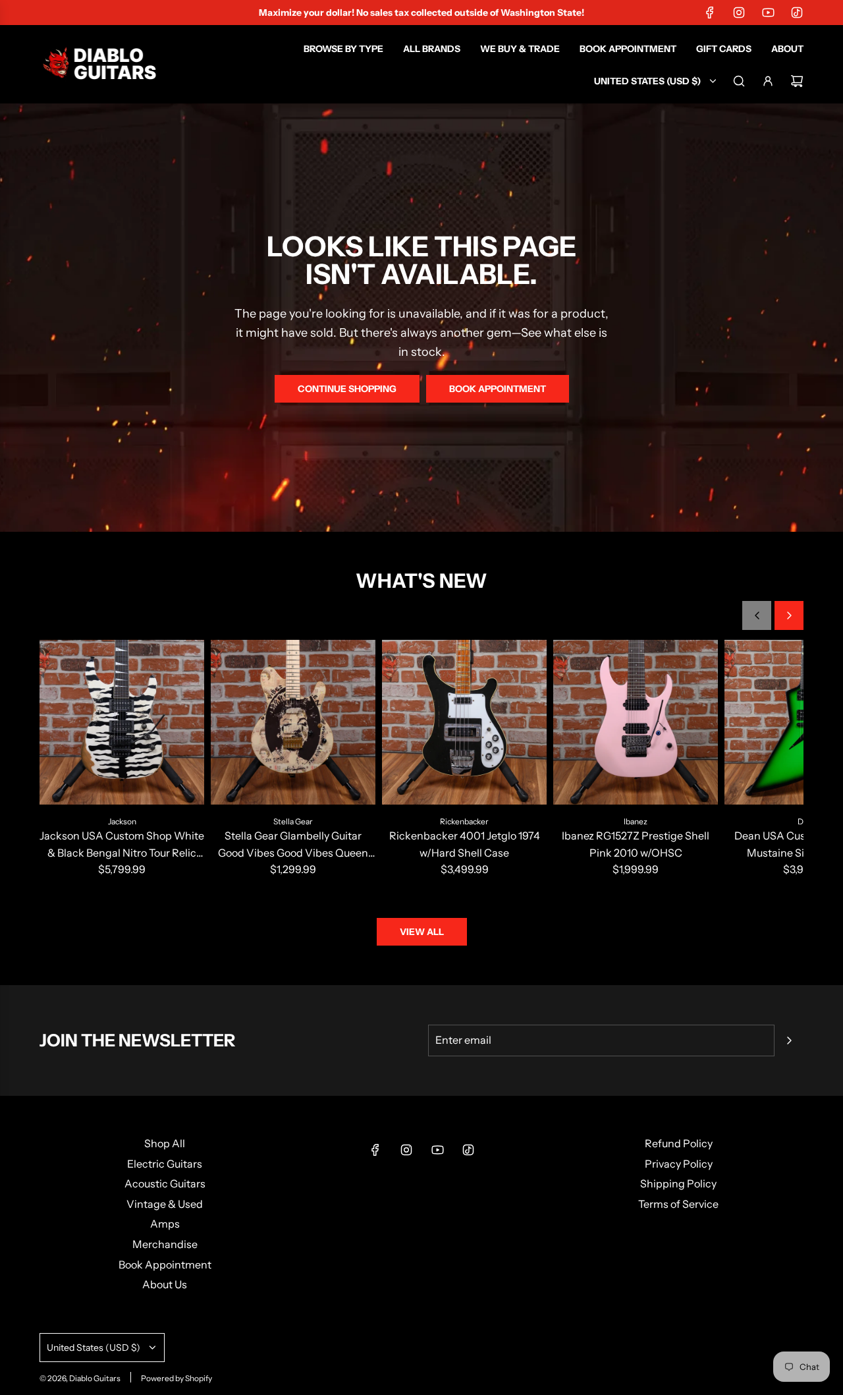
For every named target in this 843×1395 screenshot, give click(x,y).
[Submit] (789, 1040)
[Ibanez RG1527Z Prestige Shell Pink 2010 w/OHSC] (635, 722)
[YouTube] (767, 12)
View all (422, 932)
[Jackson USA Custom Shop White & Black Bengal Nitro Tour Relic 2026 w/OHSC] (122, 722)
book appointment (497, 389)
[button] (756, 615)
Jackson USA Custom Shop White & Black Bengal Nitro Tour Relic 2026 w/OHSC (122, 845)
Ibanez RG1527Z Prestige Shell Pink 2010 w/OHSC (635, 844)
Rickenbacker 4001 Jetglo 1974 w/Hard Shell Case (464, 844)
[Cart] (796, 81)
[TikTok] (796, 12)
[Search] (738, 81)
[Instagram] (738, 12)
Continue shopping (347, 389)
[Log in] (767, 81)
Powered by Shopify (176, 1378)
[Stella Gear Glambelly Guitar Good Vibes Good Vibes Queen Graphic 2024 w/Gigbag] (293, 722)
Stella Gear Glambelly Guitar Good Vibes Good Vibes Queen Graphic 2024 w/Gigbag (293, 845)
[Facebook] (709, 12)
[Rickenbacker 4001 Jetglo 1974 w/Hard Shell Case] (464, 722)
